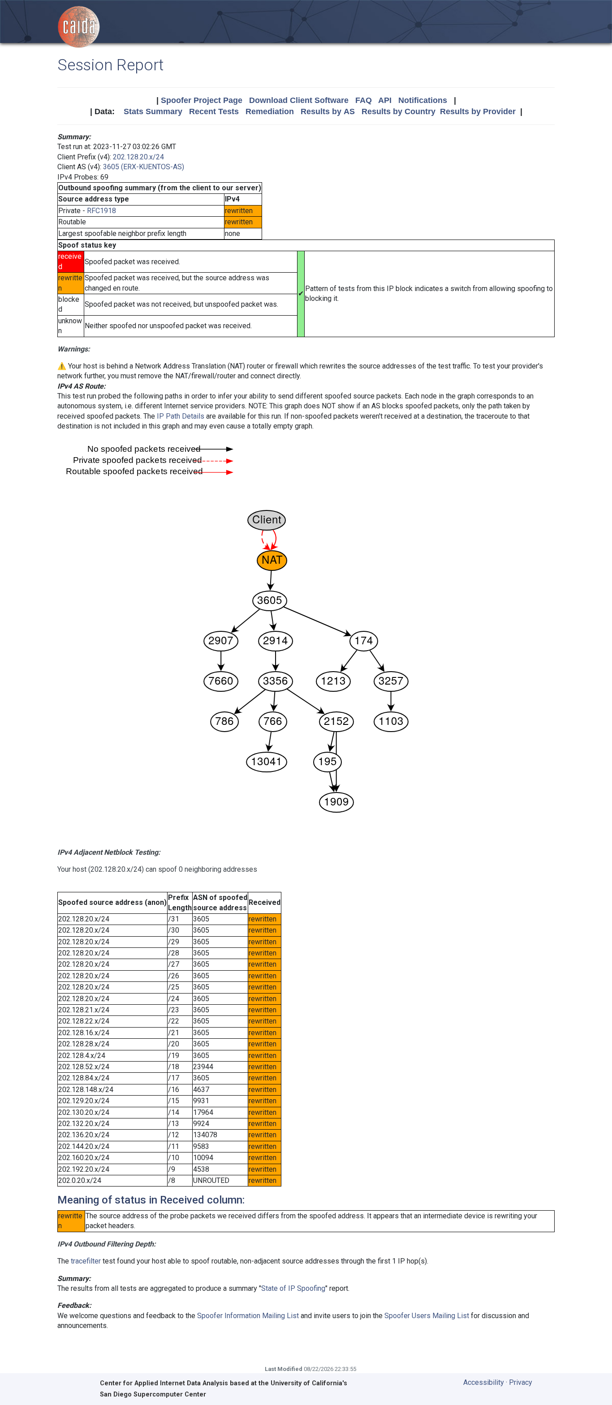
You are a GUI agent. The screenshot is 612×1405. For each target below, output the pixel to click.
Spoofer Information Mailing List (248, 1315)
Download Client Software (299, 100)
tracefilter (86, 1261)
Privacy (520, 1382)
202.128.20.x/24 (138, 157)
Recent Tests (214, 111)
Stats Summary (153, 111)
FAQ (363, 100)
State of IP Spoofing (293, 1288)
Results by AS (328, 111)
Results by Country (398, 111)
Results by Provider (478, 111)
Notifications (422, 100)
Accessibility (483, 1382)
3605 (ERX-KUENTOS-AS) (143, 167)
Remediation (270, 111)
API (385, 100)
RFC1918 (101, 210)
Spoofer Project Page (201, 100)
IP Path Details (180, 416)
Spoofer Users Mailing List (426, 1315)
